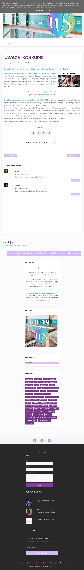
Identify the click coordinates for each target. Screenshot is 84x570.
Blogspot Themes (59, 563)
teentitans (38, 408)
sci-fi (42, 397)
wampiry (44, 403)
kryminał (43, 400)
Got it (48, 11)
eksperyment (38, 414)
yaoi (27, 405)
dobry (51, 385)
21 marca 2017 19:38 (20, 188)
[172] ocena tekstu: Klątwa (46, 501)
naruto (55, 397)
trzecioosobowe (49, 379)
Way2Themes (37, 563)
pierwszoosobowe (49, 382)
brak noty (29, 385)
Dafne (16, 172)
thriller (28, 403)
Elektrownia (28, 253)
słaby (36, 385)
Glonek (17, 186)
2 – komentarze (33, 63)
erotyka (48, 414)
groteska (52, 403)
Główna (30, 566)
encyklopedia (53, 388)
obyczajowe (30, 391)
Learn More (39, 11)
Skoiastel (17, 63)
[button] (8, 43)
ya (37, 391)
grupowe (44, 385)
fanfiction (38, 379)
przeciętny (37, 382)
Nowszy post (11, 155)
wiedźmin (29, 423)
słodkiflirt (29, 408)
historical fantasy (40, 417)
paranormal (52, 417)
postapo (53, 405)
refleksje (29, 420)
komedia (44, 405)
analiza (55, 408)
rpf (35, 420)
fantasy (28, 382)
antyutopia (52, 400)
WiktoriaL (58, 253)
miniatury (29, 394)
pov (27, 388)
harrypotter (42, 388)
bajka (28, 411)
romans (48, 397)
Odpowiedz (75, 180)
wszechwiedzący (32, 397)
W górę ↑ (51, 566)
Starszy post (73, 155)
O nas (44, 566)
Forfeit (44, 253)
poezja (28, 400)
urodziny (36, 403)
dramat (35, 400)
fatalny (43, 391)
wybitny (28, 414)
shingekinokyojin (44, 420)
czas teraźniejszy (38, 411)
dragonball (50, 411)
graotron (29, 417)
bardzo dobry (52, 391)
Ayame (13, 253)
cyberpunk (35, 405)
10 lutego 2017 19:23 (21, 174)
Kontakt (38, 566)
